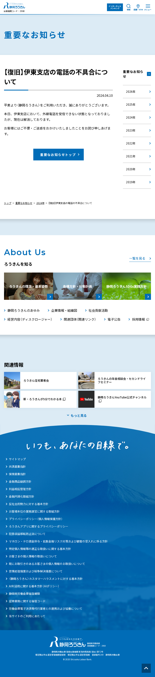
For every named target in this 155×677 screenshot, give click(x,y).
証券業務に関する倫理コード (27, 601)
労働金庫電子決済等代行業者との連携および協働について (45, 608)
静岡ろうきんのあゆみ (23, 310)
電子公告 (114, 319)
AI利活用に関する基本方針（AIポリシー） (34, 586)
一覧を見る (137, 258)
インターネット (115, 7)
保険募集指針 (17, 474)
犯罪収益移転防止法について (27, 534)
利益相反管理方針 (20, 489)
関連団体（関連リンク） (80, 319)
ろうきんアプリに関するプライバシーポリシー (38, 526)
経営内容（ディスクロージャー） (29, 319)
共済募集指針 (17, 466)
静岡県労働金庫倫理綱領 (24, 594)
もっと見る (79, 415)
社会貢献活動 (98, 310)
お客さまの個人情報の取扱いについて (33, 556)
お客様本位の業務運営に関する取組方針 (34, 511)
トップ (7, 203)
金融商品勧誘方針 (20, 481)
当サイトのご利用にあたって (27, 616)
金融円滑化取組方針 (21, 496)
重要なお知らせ (133, 74)
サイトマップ (17, 459)
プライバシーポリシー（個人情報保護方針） (36, 519)
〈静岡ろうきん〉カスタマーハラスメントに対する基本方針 (46, 579)
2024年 (40, 203)
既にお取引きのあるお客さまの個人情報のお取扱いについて (47, 564)
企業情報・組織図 (64, 310)
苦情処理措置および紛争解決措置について (36, 571)
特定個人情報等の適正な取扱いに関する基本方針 (40, 549)
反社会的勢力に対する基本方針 (28, 504)
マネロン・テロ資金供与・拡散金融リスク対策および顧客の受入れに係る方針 (58, 541)
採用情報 (138, 319)
